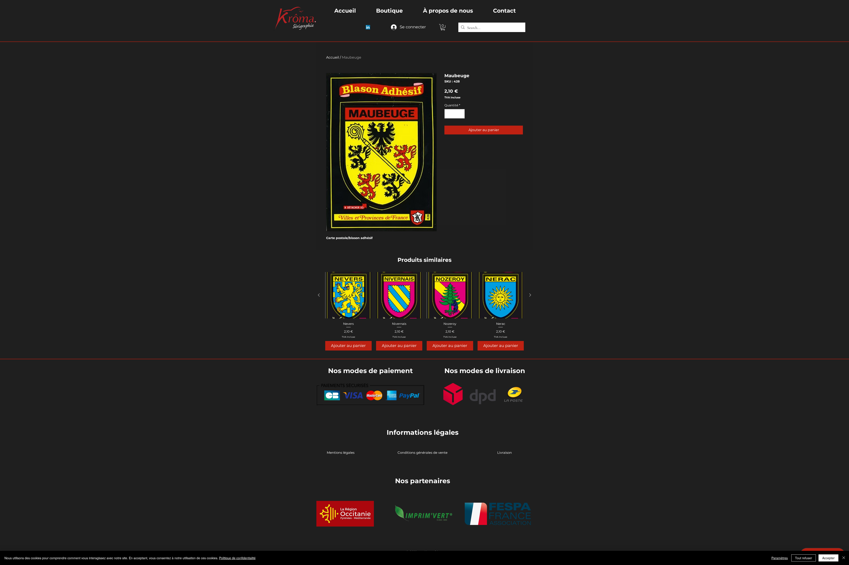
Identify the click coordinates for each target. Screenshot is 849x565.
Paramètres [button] (779, 558)
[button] (443, 27)
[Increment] (460, 113)
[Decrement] (448, 113)
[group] (424, 311)
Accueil (332, 57)
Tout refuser (803, 558)
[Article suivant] (530, 295)
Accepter (828, 558)
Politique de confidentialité (237, 558)
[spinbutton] (454, 113)
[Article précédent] (318, 295)
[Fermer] (843, 557)
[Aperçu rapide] (348, 295)
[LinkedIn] (368, 27)
